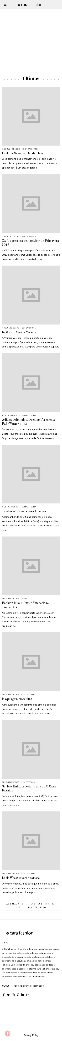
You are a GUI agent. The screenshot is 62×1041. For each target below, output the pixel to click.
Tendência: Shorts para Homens (24, 511)
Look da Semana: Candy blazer (23, 153)
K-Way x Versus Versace (19, 332)
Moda (24, 599)
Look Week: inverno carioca (21, 878)
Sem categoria (29, 236)
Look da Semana (30, 149)
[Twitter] (8, 995)
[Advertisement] (31, 31)
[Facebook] (4, 995)
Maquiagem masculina (17, 699)
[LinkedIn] (22, 995)
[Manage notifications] (7, 1033)
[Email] (27, 995)
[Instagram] (13, 995)
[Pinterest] (18, 995)
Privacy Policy (31, 1035)
